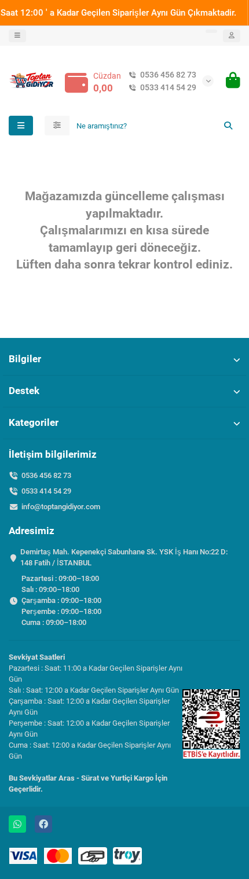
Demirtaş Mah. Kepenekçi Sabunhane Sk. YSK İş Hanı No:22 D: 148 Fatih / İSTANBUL (124, 557)
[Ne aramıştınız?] (228, 125)
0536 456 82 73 (168, 74)
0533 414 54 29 (168, 87)
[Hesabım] (231, 36)
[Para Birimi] (211, 31)
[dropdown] (17, 36)
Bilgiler (25, 359)
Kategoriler (33, 422)
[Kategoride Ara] (57, 125)
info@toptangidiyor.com (60, 506)
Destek (24, 390)
